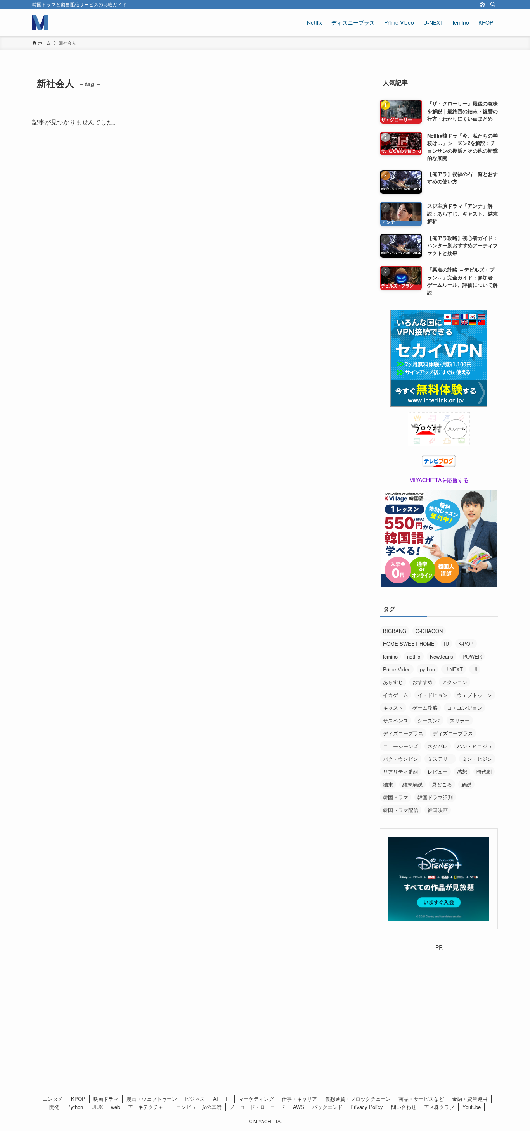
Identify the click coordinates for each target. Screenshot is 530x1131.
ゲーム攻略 (425, 707)
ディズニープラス (403, 733)
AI (215, 1098)
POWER (472, 656)
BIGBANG (394, 630)
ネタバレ (438, 746)
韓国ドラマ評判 (435, 797)
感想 (462, 771)
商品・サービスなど (421, 1098)
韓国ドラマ (395, 797)
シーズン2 (428, 720)
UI (474, 669)
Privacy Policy (366, 1106)
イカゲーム (395, 694)
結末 (388, 784)
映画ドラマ (105, 1098)
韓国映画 (438, 810)
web (115, 1106)
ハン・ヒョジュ (474, 746)
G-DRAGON (429, 630)
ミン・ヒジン (477, 758)
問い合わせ (403, 1106)
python (427, 669)
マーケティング (256, 1098)
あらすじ (393, 682)
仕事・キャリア (299, 1098)
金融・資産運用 (469, 1098)
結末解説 (412, 784)
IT (228, 1098)
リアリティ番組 (400, 771)
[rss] (483, 4)
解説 (466, 784)
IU (446, 643)
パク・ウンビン (400, 758)
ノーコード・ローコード (257, 1106)
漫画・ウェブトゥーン (151, 1098)
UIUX (97, 1106)
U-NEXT (453, 669)
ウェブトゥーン (474, 694)
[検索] (493, 4)
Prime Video (396, 669)
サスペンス (395, 720)
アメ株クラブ (439, 1106)
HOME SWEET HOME (409, 643)
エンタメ (53, 1098)
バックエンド (327, 1106)
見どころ (442, 784)
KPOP (78, 1098)
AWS (298, 1106)
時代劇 (484, 771)
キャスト (393, 707)
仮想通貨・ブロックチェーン (358, 1098)
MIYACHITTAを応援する (439, 480)
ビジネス (195, 1098)
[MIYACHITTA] (40, 22)
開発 (54, 1106)
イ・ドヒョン (432, 694)
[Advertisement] (439, 1000)
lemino (390, 656)
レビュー (438, 771)
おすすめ (422, 682)
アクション (454, 682)
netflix (414, 656)
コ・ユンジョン (464, 707)
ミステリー (440, 758)
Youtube (471, 1106)
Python (75, 1106)
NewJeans (441, 656)
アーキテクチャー (148, 1106)
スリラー (460, 720)
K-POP (466, 643)
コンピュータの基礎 (199, 1106)
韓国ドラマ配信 (400, 810)
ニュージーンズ (400, 746)
